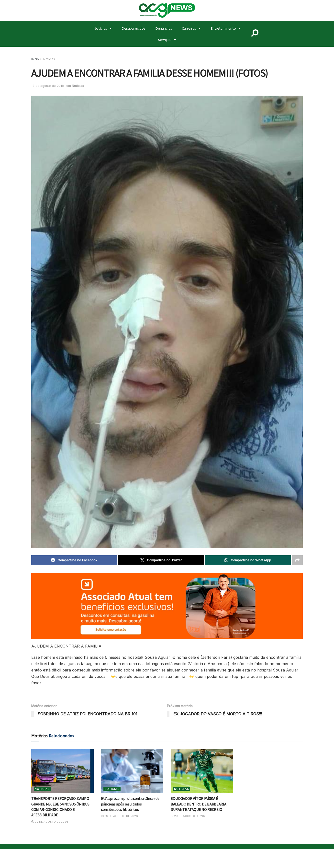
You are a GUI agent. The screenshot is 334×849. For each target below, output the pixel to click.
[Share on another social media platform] (297, 560)
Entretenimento (223, 28)
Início (35, 59)
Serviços (164, 39)
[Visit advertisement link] (167, 606)
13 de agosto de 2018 (47, 86)
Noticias (100, 28)
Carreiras (189, 28)
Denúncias (163, 28)
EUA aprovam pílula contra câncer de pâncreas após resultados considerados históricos (130, 804)
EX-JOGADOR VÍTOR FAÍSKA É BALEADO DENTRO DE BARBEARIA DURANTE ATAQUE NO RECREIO (198, 804)
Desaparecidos (133, 28)
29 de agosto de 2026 (51, 821)
